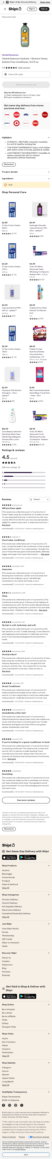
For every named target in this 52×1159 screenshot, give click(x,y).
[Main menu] (5, 8)
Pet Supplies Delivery (12, 907)
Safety (5, 1023)
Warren (5, 1075)
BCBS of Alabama (10, 1100)
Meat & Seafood (10, 884)
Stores (5, 932)
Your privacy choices (40, 1137)
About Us (6, 958)
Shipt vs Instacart (10, 943)
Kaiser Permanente (11, 1097)
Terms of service (9, 1137)
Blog (4, 968)
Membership (8, 936)
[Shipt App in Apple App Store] (9, 857)
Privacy (22, 1137)
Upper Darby (8, 1078)
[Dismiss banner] (3, 2)
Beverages (7, 874)
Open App (45, 2)
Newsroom (7, 965)
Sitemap (6, 975)
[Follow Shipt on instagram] (9, 1105)
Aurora (5, 1071)
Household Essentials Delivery (16, 914)
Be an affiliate (8, 1016)
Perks (4, 1020)
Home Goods (8, 877)
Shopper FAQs (9, 1027)
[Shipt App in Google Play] (27, 857)
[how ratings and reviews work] (19, 467)
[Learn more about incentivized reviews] (13, 529)
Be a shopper (8, 1009)
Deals (4, 946)
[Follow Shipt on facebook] (3, 1105)
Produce (6, 881)
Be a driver (7, 1013)
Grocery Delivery (10, 900)
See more (6, 525)
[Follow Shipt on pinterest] (15, 1105)
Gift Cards (7, 939)
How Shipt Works (10, 929)
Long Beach (8, 1082)
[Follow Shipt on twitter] (21, 1105)
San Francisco (9, 1042)
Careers (6, 961)
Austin (5, 1039)
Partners (6, 972)
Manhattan (7, 1053)
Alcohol (5, 870)
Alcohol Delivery (10, 903)
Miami (5, 1046)
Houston (6, 1049)
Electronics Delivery (11, 910)
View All (5, 888)
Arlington (6, 1068)
